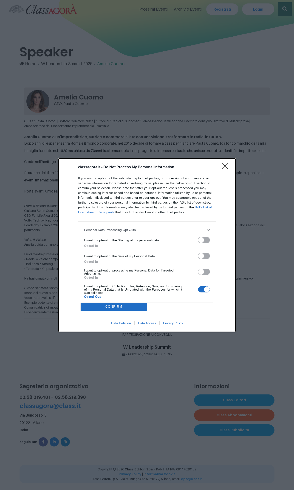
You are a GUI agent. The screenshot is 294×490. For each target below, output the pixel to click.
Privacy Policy (173, 323)
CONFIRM (113, 306)
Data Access (147, 323)
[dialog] (147, 245)
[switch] (204, 240)
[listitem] (147, 230)
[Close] (226, 167)
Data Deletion (121, 323)
